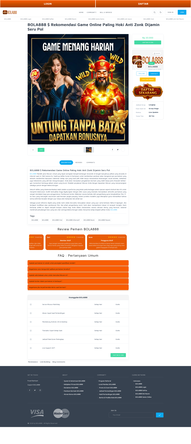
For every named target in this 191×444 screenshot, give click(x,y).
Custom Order (147, 79)
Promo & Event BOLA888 (108, 388)
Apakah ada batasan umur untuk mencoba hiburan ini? (48, 275)
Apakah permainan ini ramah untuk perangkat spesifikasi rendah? (52, 263)
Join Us (113, 410)
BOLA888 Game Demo (96, 19)
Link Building (45, 362)
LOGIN (48, 3)
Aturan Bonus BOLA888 (72, 394)
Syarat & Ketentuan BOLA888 (74, 381)
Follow (141, 73)
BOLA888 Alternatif (73, 220)
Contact (154, 74)
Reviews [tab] (78, 162)
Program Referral (105, 381)
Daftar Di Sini (118, 355)
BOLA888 (7, 19)
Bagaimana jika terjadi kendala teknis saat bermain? (47, 287)
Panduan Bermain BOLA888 (73, 391)
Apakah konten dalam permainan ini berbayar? (45, 281)
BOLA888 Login (26, 19)
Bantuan (35, 381)
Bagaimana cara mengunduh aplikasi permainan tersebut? (49, 269)
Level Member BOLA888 (107, 384)
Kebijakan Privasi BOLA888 (73, 384)
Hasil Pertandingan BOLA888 (109, 394)
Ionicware (137, 381)
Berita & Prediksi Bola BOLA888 (110, 397)
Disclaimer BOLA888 (71, 388)
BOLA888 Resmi (70, 19)
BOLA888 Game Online (143, 397)
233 (41, 150)
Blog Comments (59, 362)
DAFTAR (143, 3)
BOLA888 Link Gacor (124, 19)
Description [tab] (66, 162)
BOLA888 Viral (149, 19)
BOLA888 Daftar (48, 19)
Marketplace (33, 362)
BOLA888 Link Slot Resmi (175, 19)
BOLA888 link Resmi (143, 394)
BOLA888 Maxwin (104, 220)
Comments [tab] (90, 162)
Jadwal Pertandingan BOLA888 (110, 391)
